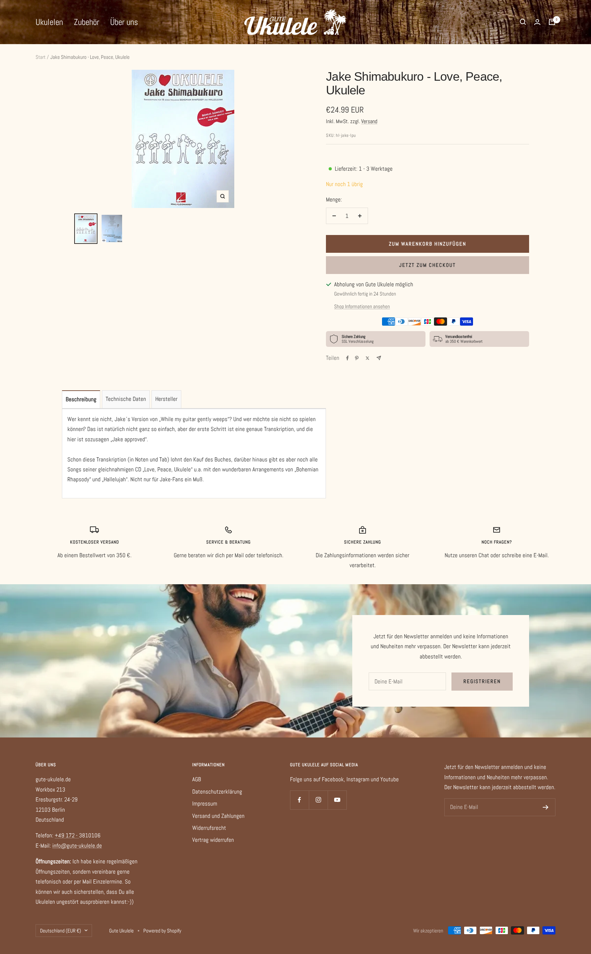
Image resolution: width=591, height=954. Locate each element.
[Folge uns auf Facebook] (299, 799)
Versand (369, 121)
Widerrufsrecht (209, 828)
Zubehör (86, 22)
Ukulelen (49, 22)
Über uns (124, 22)
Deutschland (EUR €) (60, 930)
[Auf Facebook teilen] (347, 358)
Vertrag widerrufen (213, 840)
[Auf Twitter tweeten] (367, 358)
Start (40, 57)
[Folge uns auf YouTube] (337, 799)
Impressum (204, 803)
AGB (196, 779)
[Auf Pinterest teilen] (356, 358)
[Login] (537, 22)
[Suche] (523, 22)
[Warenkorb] (552, 22)
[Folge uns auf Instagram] (318, 799)
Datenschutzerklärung (217, 791)
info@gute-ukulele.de (77, 845)
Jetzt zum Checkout (427, 265)
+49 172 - (67, 835)
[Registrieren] (546, 807)
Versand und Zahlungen (218, 816)
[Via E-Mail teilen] (379, 358)
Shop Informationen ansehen (362, 306)
